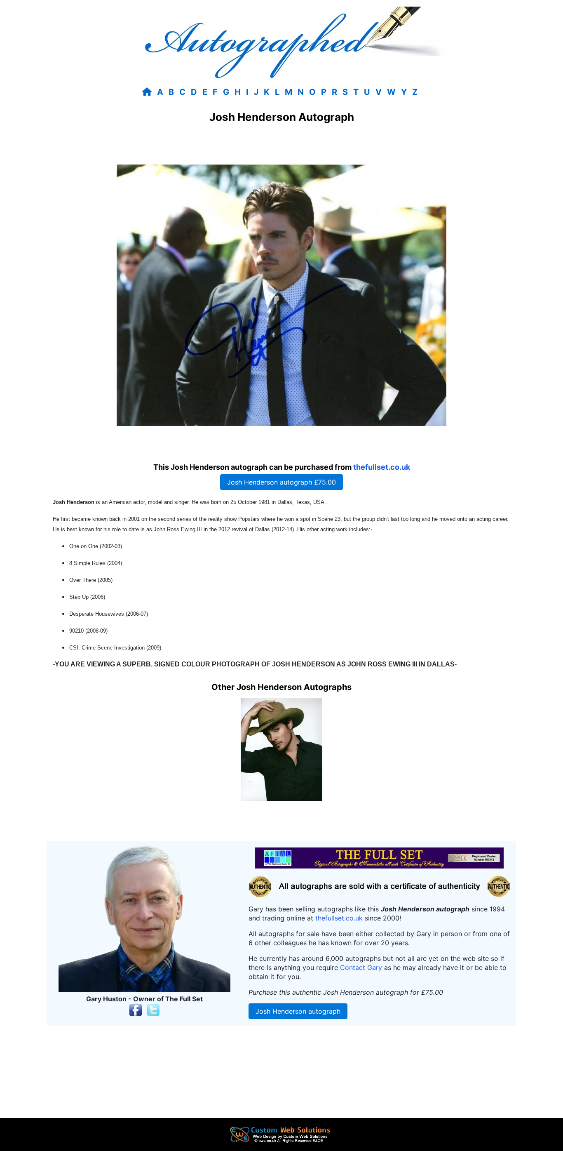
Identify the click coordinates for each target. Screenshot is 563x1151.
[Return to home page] (148, 92)
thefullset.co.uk (381, 467)
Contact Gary (361, 967)
